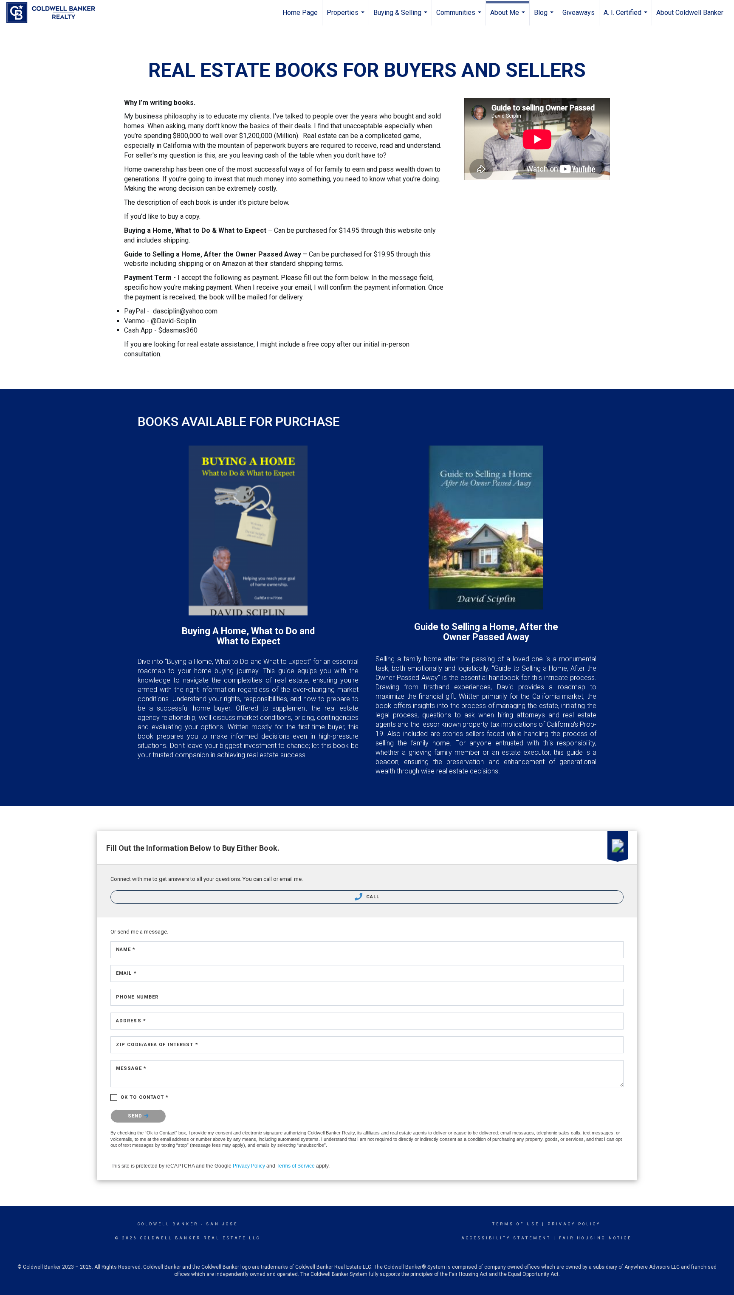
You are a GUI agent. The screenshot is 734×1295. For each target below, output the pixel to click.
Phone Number (137, 997)
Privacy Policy (249, 1166)
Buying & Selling (401, 16)
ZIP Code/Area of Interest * (157, 1044)
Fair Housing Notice (595, 1238)
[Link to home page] (55, 12)
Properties (347, 16)
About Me (508, 16)
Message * (131, 1068)
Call (372, 897)
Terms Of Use (515, 1224)
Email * (126, 973)
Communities (459, 16)
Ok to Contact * (145, 1097)
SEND (136, 1116)
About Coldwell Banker (689, 12)
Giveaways (578, 12)
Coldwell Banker (168, 1224)
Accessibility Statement (506, 1238)
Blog (545, 16)
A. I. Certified (626, 16)
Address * (131, 1021)
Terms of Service (296, 1166)
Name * (126, 949)
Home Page (300, 12)
